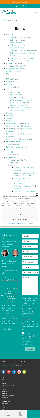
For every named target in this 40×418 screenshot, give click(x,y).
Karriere (3, 405)
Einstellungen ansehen (20, 219)
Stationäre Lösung (6, 378)
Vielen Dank (14, 87)
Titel (11, 76)
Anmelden (7, 328)
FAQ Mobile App (12, 79)
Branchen (9, 34)
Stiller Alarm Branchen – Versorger (22, 58)
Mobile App (4, 380)
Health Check (15, 92)
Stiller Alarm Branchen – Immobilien (23, 50)
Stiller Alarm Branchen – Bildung (22, 37)
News (12, 165)
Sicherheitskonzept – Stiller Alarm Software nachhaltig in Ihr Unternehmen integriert (22, 102)
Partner (3, 409)
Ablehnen (20, 214)
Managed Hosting (16, 94)
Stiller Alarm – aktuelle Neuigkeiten (19, 126)
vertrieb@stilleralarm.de (10, 280)
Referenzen (4, 407)
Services (9, 89)
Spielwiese (10, 115)
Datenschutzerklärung (21, 223)
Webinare (4, 393)
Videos (12, 152)
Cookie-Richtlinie (11, 223)
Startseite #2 (10, 120)
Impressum (30, 223)
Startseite (6, 20)
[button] (37, 195)
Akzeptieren (20, 209)
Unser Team (4, 403)
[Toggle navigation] (36, 12)
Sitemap (9, 113)
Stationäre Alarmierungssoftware (18, 123)
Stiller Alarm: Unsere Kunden (16, 147)
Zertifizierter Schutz (17, 110)
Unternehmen (11, 157)
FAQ (7, 74)
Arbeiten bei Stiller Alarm (19, 160)
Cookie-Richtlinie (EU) (18, 66)
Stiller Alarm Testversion (14, 141)
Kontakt (9, 84)
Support (9, 149)
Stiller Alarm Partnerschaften (20, 107)
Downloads (14, 162)
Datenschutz (12, 365)
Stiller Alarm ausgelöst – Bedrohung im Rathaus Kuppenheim (23, 181)
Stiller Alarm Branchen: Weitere (21, 61)
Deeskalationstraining (7, 395)
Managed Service (16, 97)
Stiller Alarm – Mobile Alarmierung (19, 139)
